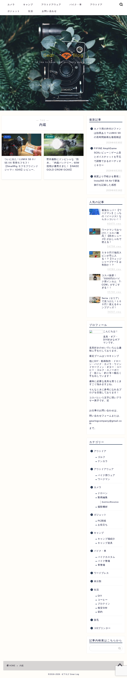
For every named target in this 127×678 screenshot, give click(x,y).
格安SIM (102, 608)
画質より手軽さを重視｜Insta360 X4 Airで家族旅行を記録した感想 (107, 180)
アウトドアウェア (51, 4)
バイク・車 (75, 4)
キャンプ (28, 4)
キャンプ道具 (105, 543)
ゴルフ (101, 457)
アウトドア (96, 4)
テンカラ (103, 461)
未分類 (97, 581)
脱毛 (96, 620)
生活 (30, 11)
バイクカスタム (106, 557)
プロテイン (104, 604)
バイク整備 (104, 561)
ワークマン (104, 479)
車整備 (101, 565)
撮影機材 (103, 507)
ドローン (103, 493)
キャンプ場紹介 (106, 539)
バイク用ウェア (106, 475)
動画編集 (103, 497)
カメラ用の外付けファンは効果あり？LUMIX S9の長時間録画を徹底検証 (107, 133)
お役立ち (103, 525)
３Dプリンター (102, 628)
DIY (100, 596)
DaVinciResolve (110, 502)
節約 (100, 612)
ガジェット (13, 11)
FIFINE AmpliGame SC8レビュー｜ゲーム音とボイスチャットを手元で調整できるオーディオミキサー (107, 156)
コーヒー (103, 600)
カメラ (11, 4)
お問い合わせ (49, 11)
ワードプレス (101, 573)
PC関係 (102, 521)
